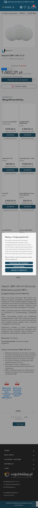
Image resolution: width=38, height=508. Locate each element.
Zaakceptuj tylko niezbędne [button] (19, 263)
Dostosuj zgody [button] (19, 266)
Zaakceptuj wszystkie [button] (19, 270)
